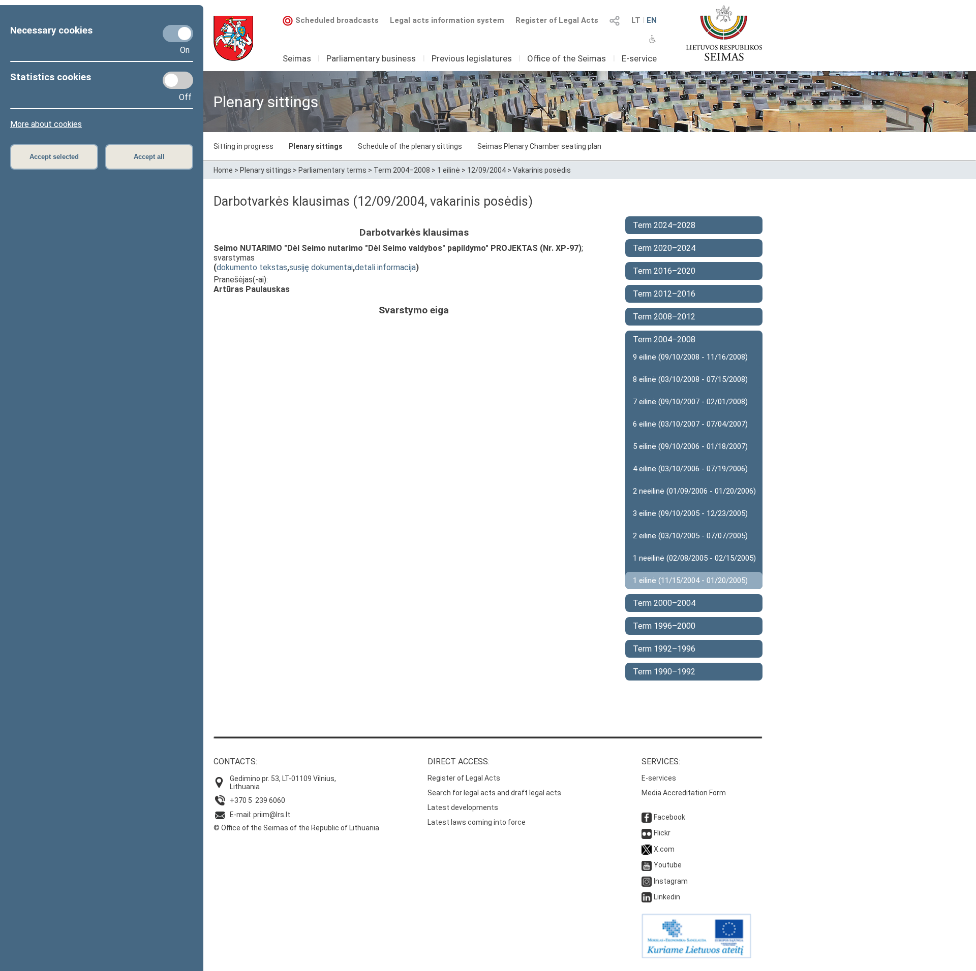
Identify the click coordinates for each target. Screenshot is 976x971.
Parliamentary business (371, 58)
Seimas (297, 58)
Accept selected (54, 156)
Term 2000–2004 (664, 603)
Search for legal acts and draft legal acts (494, 793)
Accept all (149, 156)
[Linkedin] (647, 897)
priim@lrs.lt (271, 815)
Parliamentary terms (332, 170)
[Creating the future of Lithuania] (696, 956)
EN (652, 20)
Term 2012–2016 (664, 294)
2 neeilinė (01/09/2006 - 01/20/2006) (694, 491)
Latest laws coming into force (477, 822)
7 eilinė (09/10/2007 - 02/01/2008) (690, 401)
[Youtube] (647, 865)
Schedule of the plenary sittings (410, 146)
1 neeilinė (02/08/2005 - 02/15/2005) (694, 558)
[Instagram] (647, 881)
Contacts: (235, 761)
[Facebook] (647, 817)
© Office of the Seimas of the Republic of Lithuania (296, 828)
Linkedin (667, 897)
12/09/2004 (486, 170)
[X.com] (647, 849)
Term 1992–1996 (664, 649)
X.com (664, 849)
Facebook (669, 817)
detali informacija (385, 267)
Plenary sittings (316, 146)
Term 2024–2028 (664, 225)
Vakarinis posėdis (542, 170)
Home (223, 170)
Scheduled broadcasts (337, 20)
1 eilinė (448, 170)
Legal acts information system (447, 20)
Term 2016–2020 (664, 271)
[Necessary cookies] (178, 33)
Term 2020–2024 (664, 248)
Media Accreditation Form (684, 793)
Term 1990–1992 (664, 671)
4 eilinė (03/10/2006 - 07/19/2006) (690, 468)
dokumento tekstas (252, 267)
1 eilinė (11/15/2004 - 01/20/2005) (690, 580)
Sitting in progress (243, 146)
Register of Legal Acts (556, 20)
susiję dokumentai (321, 267)
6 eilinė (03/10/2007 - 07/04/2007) (690, 424)
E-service (639, 58)
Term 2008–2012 (664, 316)
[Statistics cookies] (178, 80)
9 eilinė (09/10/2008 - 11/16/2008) (690, 357)
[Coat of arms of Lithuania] (233, 38)
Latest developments (463, 807)
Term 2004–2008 (402, 170)
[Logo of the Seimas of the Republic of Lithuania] (724, 33)
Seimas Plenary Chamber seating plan (539, 146)
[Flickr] (647, 833)
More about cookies (46, 124)
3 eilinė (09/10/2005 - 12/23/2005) (690, 513)
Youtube (668, 865)
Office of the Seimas (566, 58)
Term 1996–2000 (664, 626)
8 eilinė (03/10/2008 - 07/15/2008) (690, 379)
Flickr (662, 833)
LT (635, 20)
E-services (659, 778)
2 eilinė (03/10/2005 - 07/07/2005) (690, 535)
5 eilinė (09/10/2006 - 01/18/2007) (690, 446)
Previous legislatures (472, 58)
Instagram (671, 881)
